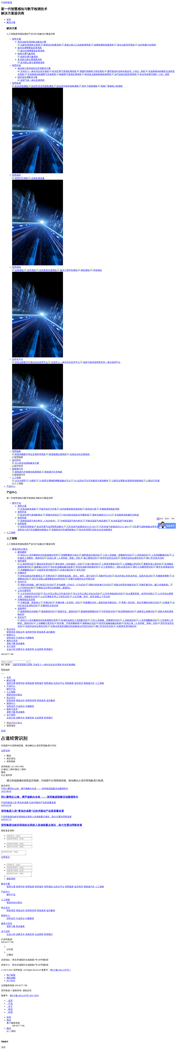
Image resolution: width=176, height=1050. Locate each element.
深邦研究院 (30, 632)
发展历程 (29, 649)
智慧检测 (16, 83)
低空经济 (16, 460)
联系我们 (48, 649)
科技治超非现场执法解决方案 (32, 42)
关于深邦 (11, 646)
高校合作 (20, 632)
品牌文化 (20, 649)
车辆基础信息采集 (26, 599)
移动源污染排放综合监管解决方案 (34, 68)
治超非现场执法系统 (22, 664)
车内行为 (22, 582)
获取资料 (11, 879)
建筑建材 (22, 552)
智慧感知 (16, 267)
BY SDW (11, 980)
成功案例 (50, 632)
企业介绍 (11, 649)
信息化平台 (17, 359)
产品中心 (11, 486)
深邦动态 (11, 638)
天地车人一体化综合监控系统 (47, 664)
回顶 (3, 731)
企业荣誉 (39, 649)
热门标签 (11, 975)
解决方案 (11, 22)
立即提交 (5, 857)
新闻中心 (11, 635)
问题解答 (29, 638)
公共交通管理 (24, 590)
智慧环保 (16, 65)
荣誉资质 (11, 632)
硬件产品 (16, 503)
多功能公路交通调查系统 (30, 59)
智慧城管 (22, 561)
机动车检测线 (68, 664)
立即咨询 (5, 750)
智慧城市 (16, 175)
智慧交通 (16, 39)
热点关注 (11, 629)
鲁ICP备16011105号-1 (60, 970)
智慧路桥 (16, 451)
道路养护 (22, 608)
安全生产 (22, 617)
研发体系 (41, 632)
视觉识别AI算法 (20, 549)
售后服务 (20, 643)
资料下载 (11, 643)
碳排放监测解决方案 (27, 77)
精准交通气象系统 (26, 53)
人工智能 (16, 477)
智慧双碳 (22, 518)
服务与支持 (12, 640)
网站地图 (11, 978)
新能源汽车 (17, 469)
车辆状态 (22, 573)
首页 (9, 19)
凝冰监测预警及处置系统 (30, 48)
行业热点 (20, 638)
